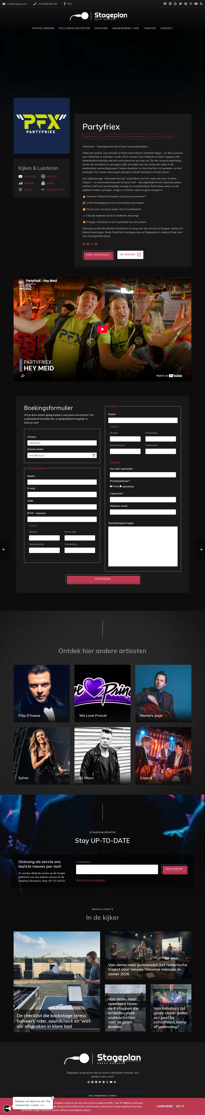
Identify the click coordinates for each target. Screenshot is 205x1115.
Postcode (70, 531)
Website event (119, 505)
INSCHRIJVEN (173, 868)
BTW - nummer (36, 513)
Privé (115, 486)
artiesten (168, 136)
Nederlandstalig (136, 136)
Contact (112, 1095)
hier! (42, 1104)
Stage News (101, 1095)
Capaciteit (117, 493)
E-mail (32, 488)
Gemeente (71, 544)
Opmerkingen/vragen (121, 523)
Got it (180, 1106)
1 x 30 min (154, 136)
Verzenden (102, 578)
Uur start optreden (122, 468)
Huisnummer (36, 544)
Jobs (91, 1095)
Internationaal (90, 136)
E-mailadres (83, 862)
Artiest (32, 436)
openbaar (128, 486)
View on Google (97, 254)
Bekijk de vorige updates (90, 880)
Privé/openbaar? (120, 481)
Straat (33, 531)
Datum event (36, 449)
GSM (31, 500)
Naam (32, 476)
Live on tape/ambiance (113, 136)
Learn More (165, 1106)
